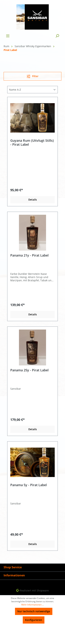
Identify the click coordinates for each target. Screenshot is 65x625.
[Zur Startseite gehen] (32, 17)
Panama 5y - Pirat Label (28, 485)
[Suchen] (57, 35)
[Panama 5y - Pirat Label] (32, 462)
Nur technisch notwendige (33, 611)
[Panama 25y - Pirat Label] (32, 347)
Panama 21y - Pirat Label (29, 255)
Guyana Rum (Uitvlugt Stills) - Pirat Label (32, 142)
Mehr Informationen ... (32, 604)
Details (32, 199)
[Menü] (8, 35)
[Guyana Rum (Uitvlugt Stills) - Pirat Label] (32, 118)
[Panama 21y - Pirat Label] (32, 233)
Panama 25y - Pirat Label (29, 370)
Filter (34, 76)
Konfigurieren (33, 620)
